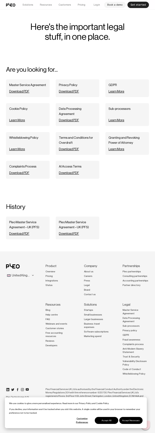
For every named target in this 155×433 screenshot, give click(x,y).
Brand (87, 290)
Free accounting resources (54, 335)
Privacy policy (130, 330)
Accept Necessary (131, 420)
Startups (88, 310)
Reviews (50, 341)
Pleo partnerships (132, 271)
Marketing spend (92, 336)
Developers (51, 345)
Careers (88, 276)
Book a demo (115, 4)
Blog (48, 310)
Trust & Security (131, 356)
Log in (97, 4)
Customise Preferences (82, 420)
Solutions (28, 4)
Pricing (81, 4)
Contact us (90, 294)
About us (88, 271)
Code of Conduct (132, 369)
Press (87, 280)
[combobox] (18, 275)
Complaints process (133, 344)
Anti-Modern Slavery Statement (133, 350)
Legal (87, 285)
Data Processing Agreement (131, 320)
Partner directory (131, 285)
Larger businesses (93, 319)
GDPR (126, 335)
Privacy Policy (85, 403)
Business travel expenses (92, 325)
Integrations (52, 280)
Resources (46, 4)
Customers (65, 4)
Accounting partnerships (135, 280)
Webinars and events (56, 323)
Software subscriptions (96, 331)
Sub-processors (131, 326)
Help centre (52, 314)
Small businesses (93, 314)
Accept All (106, 420)
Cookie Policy (102, 403)
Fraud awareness (131, 339)
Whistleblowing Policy (134, 373)
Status (49, 285)
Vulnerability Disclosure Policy (135, 363)
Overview (50, 271)
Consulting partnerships (135, 276)
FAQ (48, 319)
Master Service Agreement (130, 312)
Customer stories (55, 328)
